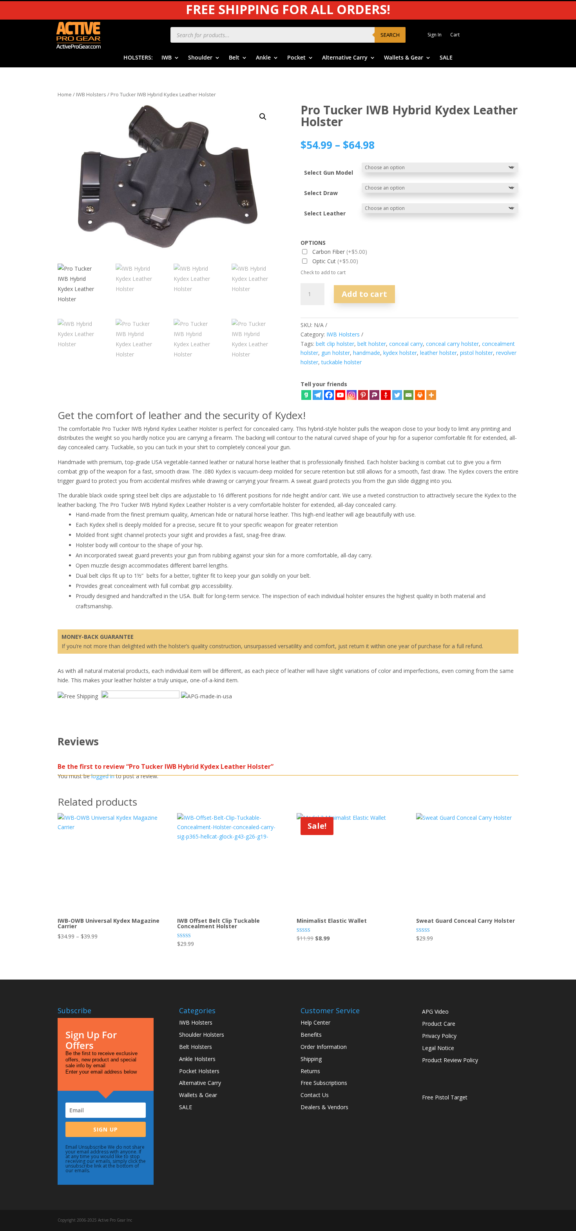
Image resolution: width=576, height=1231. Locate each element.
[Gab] (306, 395)
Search (390, 34)
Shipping (311, 1059)
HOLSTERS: (138, 58)
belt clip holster (335, 343)
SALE (446, 58)
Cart (455, 35)
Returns (310, 1071)
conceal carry (406, 343)
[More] (431, 395)
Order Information (324, 1046)
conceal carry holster (452, 343)
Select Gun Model (328, 172)
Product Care (438, 1023)
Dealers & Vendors (324, 1107)
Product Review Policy (450, 1060)
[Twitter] (397, 395)
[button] (263, 117)
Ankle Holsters (197, 1059)
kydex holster (400, 352)
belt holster (371, 343)
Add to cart (364, 294)
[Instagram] (352, 395)
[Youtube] (340, 395)
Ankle (263, 58)
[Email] (408, 395)
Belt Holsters (195, 1046)
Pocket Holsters (199, 1071)
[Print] (420, 395)
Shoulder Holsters (201, 1034)
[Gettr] (386, 395)
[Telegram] (317, 395)
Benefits (311, 1034)
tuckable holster (341, 362)
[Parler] (374, 395)
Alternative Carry (345, 58)
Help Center (315, 1022)
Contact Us (315, 1095)
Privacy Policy (439, 1035)
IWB (166, 58)
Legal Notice (438, 1048)
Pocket (296, 58)
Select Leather (325, 213)
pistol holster (476, 352)
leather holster (438, 352)
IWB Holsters (91, 94)
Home (65, 94)
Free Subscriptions (324, 1082)
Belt (234, 58)
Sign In (434, 35)
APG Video (435, 1011)
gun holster (335, 352)
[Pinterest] (363, 395)
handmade (366, 352)
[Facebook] (329, 395)
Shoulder (200, 58)
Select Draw (321, 193)
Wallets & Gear (403, 58)
